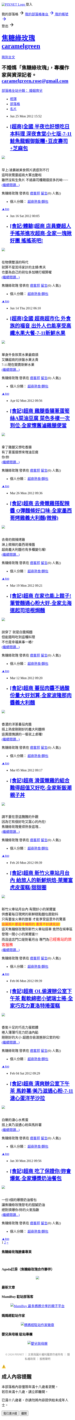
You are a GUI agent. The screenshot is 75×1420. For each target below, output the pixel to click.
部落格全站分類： (15, 90)
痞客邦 (35, 193)
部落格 (15, 104)
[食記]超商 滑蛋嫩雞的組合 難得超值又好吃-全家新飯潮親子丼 (41, 788)
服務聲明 (45, 1358)
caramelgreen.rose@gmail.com (35, 81)
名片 (13, 109)
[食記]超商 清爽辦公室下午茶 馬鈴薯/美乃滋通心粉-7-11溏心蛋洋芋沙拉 (41, 1091)
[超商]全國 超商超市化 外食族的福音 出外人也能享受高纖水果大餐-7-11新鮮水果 (40, 326)
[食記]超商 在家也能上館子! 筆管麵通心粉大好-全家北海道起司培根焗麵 (41, 603)
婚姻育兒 (35, 90)
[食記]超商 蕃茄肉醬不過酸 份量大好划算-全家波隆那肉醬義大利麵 (41, 695)
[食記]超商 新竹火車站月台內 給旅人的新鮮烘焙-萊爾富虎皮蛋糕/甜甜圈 (41, 880)
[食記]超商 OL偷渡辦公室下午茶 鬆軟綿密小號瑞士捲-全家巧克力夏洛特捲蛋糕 (41, 998)
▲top (5, 209)
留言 (44, 193)
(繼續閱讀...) (11, 185)
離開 (24, 1413)
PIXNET (19, 1354)
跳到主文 (8, 57)
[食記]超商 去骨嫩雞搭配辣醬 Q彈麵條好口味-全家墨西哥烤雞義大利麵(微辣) (41, 511)
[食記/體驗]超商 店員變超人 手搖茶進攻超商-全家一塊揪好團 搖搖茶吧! (41, 233)
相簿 (13, 99)
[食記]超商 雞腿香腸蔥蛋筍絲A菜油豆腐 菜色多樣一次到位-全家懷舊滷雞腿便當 (40, 418)
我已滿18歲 (10, 1413)
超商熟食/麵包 (38, 201)
